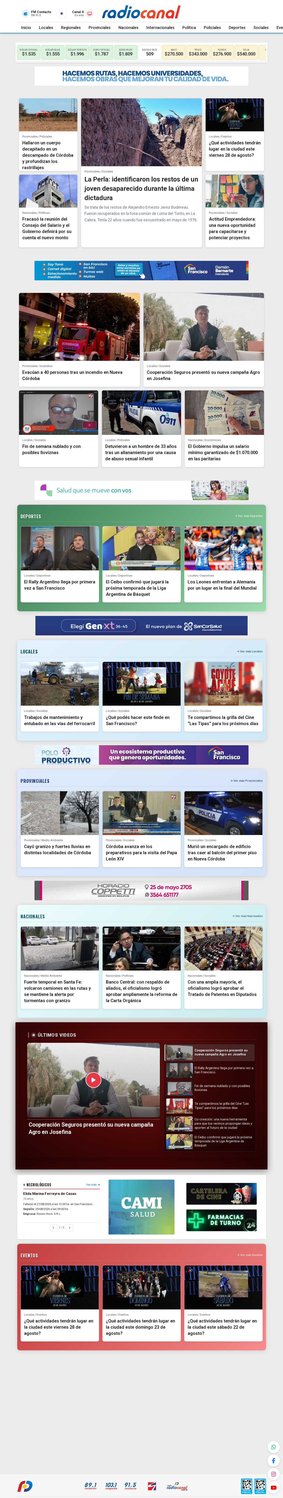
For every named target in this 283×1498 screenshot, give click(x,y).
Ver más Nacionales (249, 916)
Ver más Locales (251, 651)
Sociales (261, 27)
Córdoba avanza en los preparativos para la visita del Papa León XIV (141, 853)
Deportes (237, 27)
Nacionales (128, 27)
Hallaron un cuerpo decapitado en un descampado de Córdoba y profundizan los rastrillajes (47, 155)
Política (189, 27)
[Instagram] (274, 1474)
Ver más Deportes (250, 516)
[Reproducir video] (93, 1080)
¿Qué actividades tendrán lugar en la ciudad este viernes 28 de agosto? (235, 149)
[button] (209, 1052)
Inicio (26, 27)
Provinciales (100, 27)
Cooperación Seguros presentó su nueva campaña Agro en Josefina (91, 1128)
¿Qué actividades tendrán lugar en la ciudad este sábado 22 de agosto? (222, 1327)
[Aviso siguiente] (69, 1227)
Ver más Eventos (251, 1255)
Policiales (212, 27)
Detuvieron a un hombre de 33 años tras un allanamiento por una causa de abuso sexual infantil (141, 452)
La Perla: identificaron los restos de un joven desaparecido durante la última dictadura (141, 188)
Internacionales (160, 27)
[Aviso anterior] (53, 1227)
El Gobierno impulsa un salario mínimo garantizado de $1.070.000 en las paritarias (223, 452)
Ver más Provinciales (248, 780)
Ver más (91, 1184)
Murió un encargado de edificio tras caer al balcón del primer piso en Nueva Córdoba (222, 853)
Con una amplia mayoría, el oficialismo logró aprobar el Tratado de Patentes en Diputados (222, 988)
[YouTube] (274, 1487)
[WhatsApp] (274, 1447)
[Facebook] (274, 1460)
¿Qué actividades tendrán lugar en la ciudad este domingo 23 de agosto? (140, 1327)
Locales (46, 27)
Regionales (71, 27)
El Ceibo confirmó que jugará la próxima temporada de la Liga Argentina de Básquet (137, 588)
